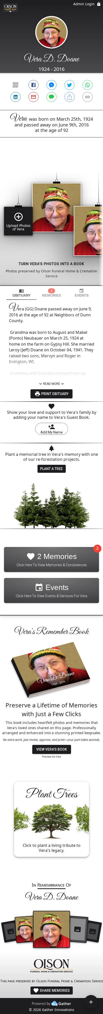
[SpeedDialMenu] (91, 1002)
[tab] (21, 293)
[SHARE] (69, 97)
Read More (51, 384)
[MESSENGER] (51, 85)
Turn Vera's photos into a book (51, 264)
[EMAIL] (33, 97)
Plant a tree (51, 469)
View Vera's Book (51, 749)
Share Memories (54, 991)
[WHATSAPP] (87, 85)
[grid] (51, 219)
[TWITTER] (69, 85)
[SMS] (51, 97)
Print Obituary (54, 394)
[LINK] (87, 97)
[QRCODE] (15, 85)
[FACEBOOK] (33, 85)
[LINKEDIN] (15, 97)
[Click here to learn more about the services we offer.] (51, 966)
